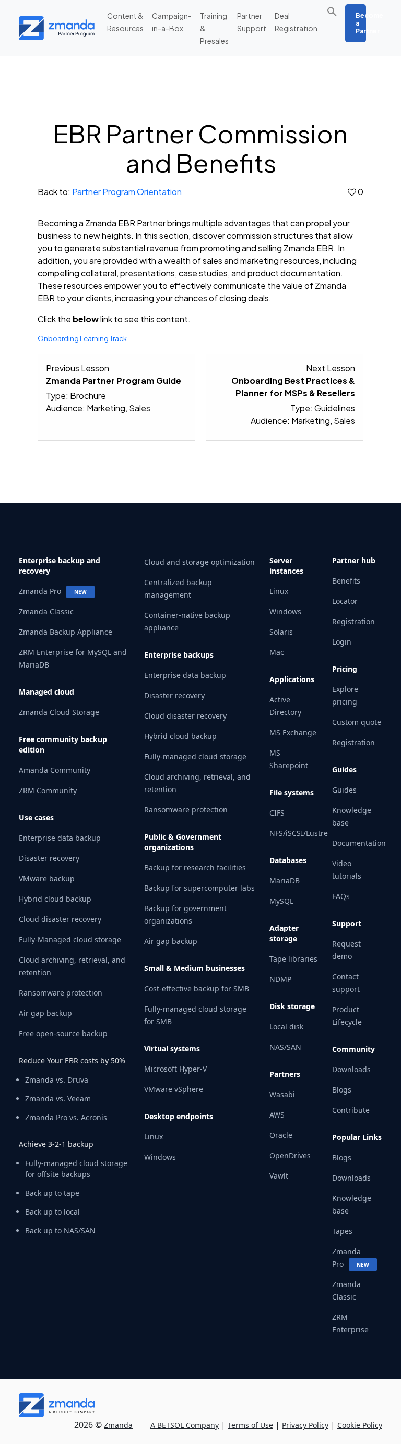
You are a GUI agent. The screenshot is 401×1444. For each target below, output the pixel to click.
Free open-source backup (63, 1033)
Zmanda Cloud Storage (59, 712)
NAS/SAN (285, 1047)
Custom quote (356, 722)
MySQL (281, 901)
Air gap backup (45, 1013)
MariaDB (284, 880)
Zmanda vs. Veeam (58, 1098)
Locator (345, 601)
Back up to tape (52, 1193)
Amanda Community (54, 770)
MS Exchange (292, 732)
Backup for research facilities (195, 867)
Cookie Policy (359, 1425)
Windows (160, 1157)
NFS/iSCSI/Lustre (298, 833)
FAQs (341, 896)
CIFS (277, 813)
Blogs (341, 1090)
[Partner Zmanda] (40, 28)
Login (341, 642)
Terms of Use (250, 1425)
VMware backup (47, 878)
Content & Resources (125, 22)
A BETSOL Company (184, 1425)
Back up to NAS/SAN (60, 1230)
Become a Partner (361, 23)
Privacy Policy (305, 1425)
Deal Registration (296, 22)
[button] (335, 10)
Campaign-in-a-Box (172, 22)
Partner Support (251, 22)
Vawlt (278, 1176)
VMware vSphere (173, 1089)
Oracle (280, 1135)
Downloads (351, 1069)
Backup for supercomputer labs (199, 888)
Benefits (346, 581)
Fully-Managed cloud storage (70, 939)
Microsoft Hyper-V (175, 1069)
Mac (276, 652)
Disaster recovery (49, 858)
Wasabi (282, 1094)
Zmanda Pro (40, 591)
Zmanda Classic (46, 611)
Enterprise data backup (60, 838)
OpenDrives (290, 1155)
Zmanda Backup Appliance (65, 632)
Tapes (342, 1231)
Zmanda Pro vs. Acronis (66, 1117)
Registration (353, 621)
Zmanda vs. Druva (56, 1080)
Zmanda (118, 1425)
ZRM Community (48, 790)
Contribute (351, 1110)
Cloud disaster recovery (60, 919)
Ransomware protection (60, 993)
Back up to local (52, 1212)
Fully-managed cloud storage (195, 756)
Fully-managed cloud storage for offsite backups (76, 1168)
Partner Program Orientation (127, 191)
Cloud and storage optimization (199, 562)
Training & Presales (214, 28)
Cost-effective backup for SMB (196, 988)
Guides (344, 790)
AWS (277, 1115)
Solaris (281, 632)
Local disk (286, 1027)
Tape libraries (293, 959)
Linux (153, 1137)
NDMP (280, 979)
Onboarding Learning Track (82, 338)
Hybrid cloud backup (55, 899)
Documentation (359, 843)
